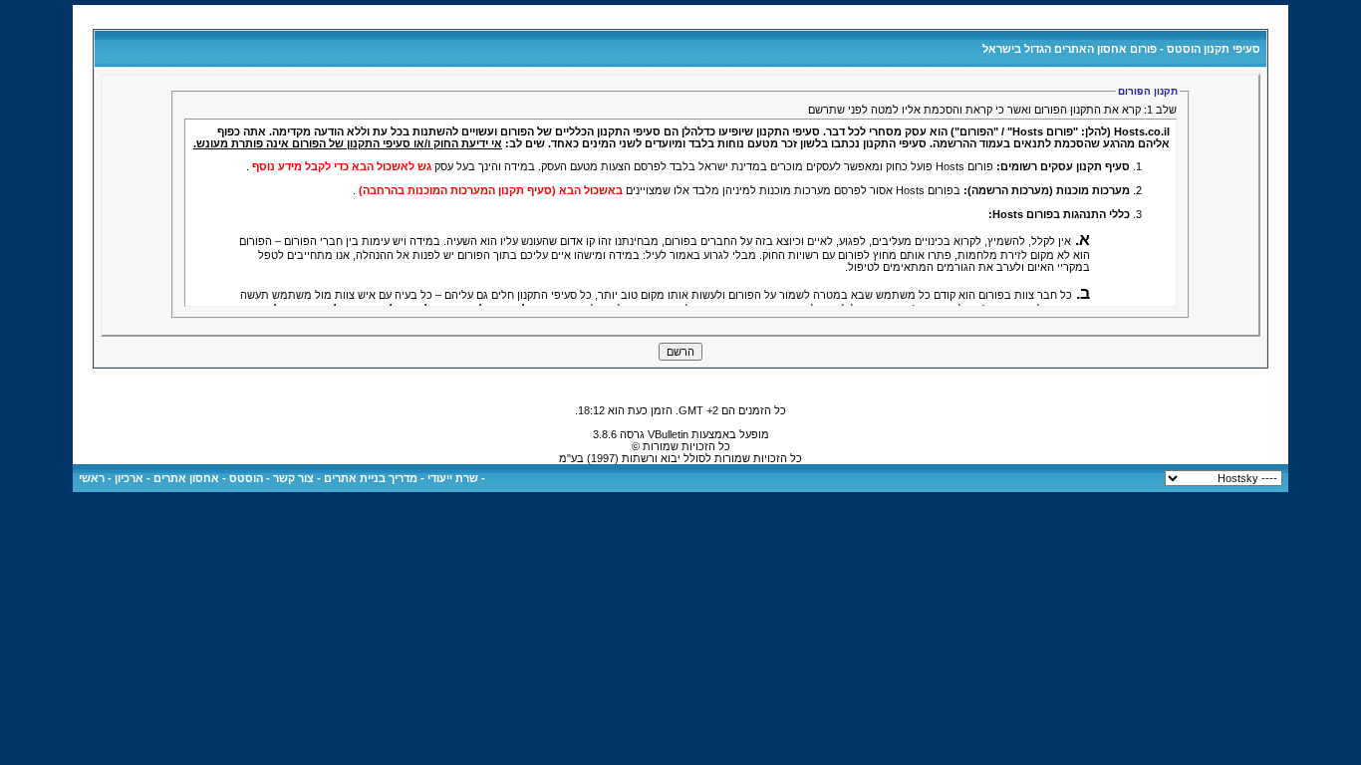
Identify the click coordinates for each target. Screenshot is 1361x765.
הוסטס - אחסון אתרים (208, 478)
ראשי (92, 478)
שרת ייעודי (452, 478)
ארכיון (129, 478)
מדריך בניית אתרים (370, 478)
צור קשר (293, 478)
